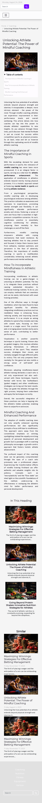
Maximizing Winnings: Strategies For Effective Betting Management (21, 529)
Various (20, 785)
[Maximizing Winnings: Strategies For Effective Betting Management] (20, 515)
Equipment (20, 781)
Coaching (12, 26)
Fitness (20, 777)
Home (3, 26)
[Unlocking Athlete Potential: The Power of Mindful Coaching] (20, 553)
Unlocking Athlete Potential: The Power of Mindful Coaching (21, 567)
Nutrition (19, 773)
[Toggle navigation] (6, 15)
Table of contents (14, 74)
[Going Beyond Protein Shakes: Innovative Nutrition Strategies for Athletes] (20, 591)
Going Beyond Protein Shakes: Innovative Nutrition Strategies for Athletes (21, 605)
